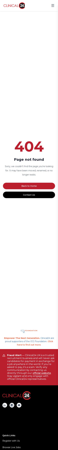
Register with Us (11, 440)
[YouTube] (19, 405)
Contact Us (29, 195)
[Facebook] (12, 405)
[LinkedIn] (4, 405)
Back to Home (29, 186)
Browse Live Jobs (11, 447)
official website (42, 373)
